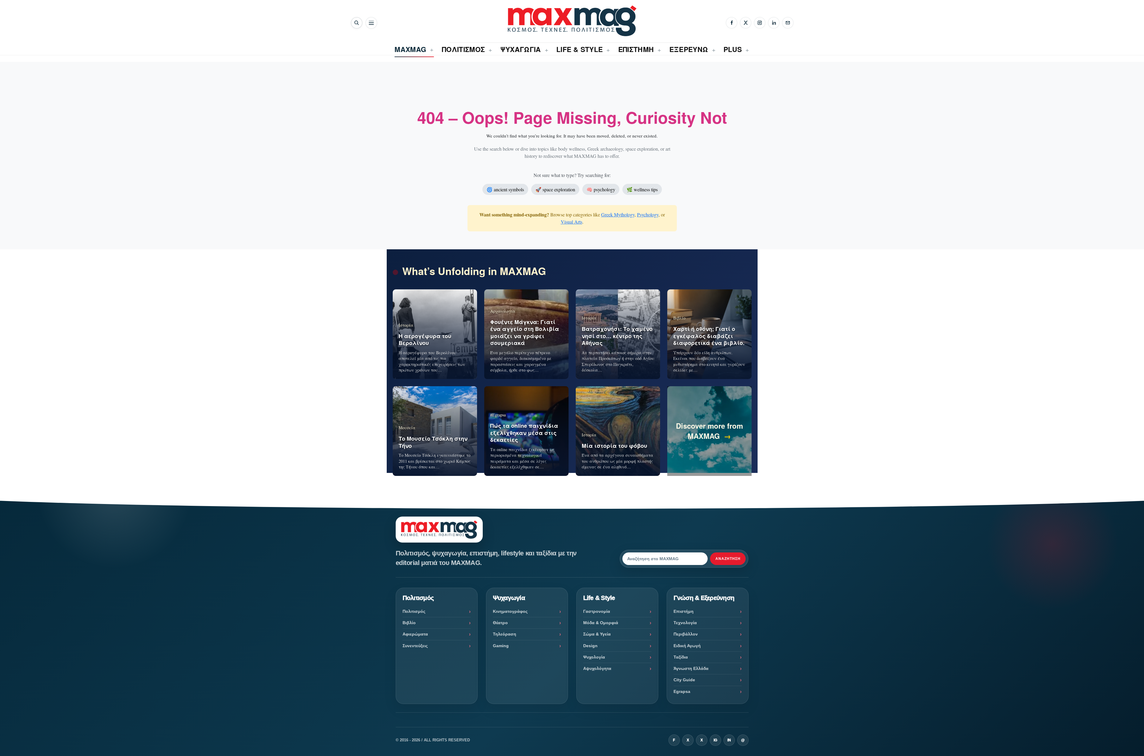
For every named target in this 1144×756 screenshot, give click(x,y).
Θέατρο (500, 622)
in (729, 740)
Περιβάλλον (686, 634)
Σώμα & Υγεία (597, 634)
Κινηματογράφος (510, 611)
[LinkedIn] (773, 22)
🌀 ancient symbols (505, 189)
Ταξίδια (681, 657)
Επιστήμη (684, 611)
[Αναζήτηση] (356, 22)
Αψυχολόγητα (597, 668)
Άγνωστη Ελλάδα (691, 668)
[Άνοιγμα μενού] (371, 23)
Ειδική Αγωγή (687, 645)
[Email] (787, 22)
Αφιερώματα (415, 634)
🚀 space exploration (555, 189)
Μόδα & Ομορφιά (600, 622)
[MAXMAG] (572, 20)
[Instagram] (759, 22)
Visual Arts (571, 222)
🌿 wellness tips (642, 189)
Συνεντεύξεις (415, 645)
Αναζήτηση (728, 559)
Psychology (648, 214)
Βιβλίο (409, 622)
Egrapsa (682, 691)
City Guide (684, 679)
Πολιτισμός (414, 611)
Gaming (501, 645)
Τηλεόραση (504, 634)
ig (715, 740)
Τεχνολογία (685, 622)
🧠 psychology (601, 189)
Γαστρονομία (596, 611)
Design (590, 645)
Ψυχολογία (594, 657)
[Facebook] (731, 22)
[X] (745, 22)
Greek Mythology (618, 214)
